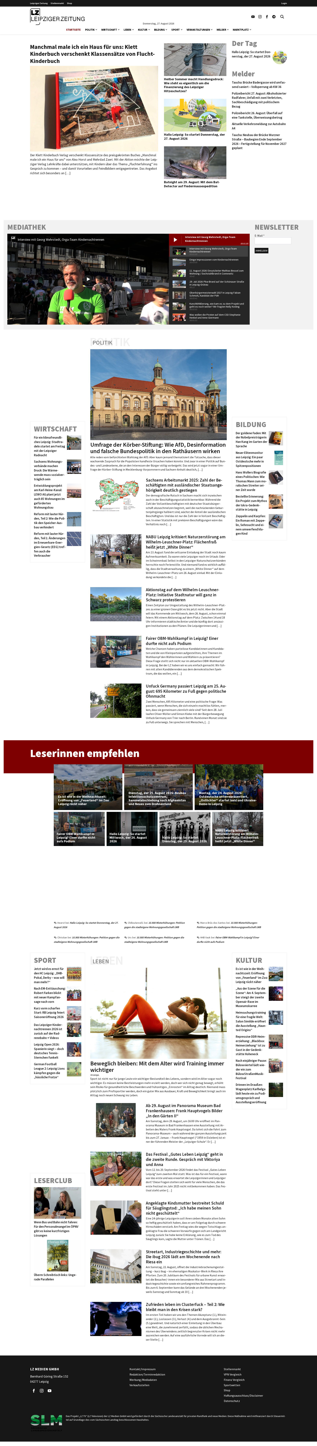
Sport (175, 29)
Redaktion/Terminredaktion (147, 1374)
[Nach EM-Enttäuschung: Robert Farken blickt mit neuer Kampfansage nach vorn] (73, 995)
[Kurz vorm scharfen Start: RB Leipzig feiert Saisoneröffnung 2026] (73, 1013)
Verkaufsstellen (139, 1385)
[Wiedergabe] (88, 279)
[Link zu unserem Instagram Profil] (259, 16)
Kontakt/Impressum (143, 1369)
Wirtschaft (109, 29)
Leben (127, 29)
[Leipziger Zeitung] (57, 16)
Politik (90, 29)
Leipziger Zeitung (39, 3)
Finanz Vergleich (234, 1380)
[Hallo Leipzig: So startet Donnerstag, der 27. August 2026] (279, 57)
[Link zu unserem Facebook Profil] (266, 16)
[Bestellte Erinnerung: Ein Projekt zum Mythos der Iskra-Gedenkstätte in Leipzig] (275, 503)
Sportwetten (232, 1385)
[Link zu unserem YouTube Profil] (252, 16)
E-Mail (260, 235)
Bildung (159, 29)
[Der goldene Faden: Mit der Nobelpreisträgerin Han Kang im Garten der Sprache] (275, 440)
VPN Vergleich (232, 1374)
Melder (221, 29)
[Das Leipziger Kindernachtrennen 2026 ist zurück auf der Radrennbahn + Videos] (73, 1031)
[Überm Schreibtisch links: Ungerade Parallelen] (57, 1255)
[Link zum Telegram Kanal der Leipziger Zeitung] (273, 16)
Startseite (73, 29)
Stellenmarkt (57, 3)
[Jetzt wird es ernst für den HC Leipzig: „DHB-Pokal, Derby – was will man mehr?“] (73, 975)
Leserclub (53, 1180)
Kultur (142, 29)
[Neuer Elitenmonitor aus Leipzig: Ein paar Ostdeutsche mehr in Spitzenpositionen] (275, 459)
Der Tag (244, 43)
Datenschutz (232, 1401)
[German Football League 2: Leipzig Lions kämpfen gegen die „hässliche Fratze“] (73, 1071)
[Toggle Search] (282, 16)
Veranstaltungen (198, 29)
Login (284, 3)
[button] (96, 29)
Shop (69, 3)
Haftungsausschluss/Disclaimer (243, 1395)
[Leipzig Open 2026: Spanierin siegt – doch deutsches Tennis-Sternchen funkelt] (73, 1051)
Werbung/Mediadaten (143, 1380)
